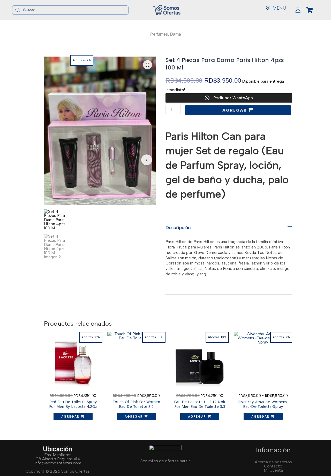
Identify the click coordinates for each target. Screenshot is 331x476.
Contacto (273, 466)
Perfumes (159, 34)
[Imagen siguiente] (146, 159)
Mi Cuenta (273, 470)
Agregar (235, 110)
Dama (175, 34)
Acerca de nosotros (273, 461)
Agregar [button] (71, 416)
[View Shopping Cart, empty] (313, 10)
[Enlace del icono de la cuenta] (298, 10)
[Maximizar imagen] (147, 64)
